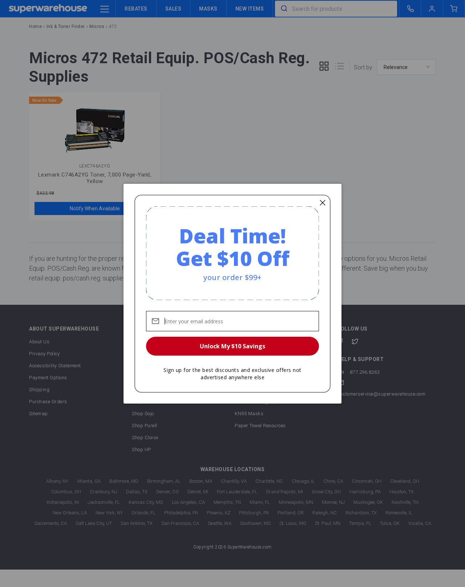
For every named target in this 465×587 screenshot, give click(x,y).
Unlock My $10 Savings (232, 346)
